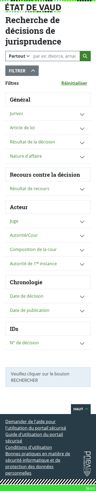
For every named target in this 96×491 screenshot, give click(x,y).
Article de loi (22, 128)
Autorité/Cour (24, 235)
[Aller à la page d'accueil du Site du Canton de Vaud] (33, 7)
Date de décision (26, 296)
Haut (82, 408)
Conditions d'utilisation (28, 447)
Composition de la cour (33, 249)
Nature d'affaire (26, 156)
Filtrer (24, 71)
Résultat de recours (29, 188)
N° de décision (24, 343)
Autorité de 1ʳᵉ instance (33, 264)
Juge (14, 221)
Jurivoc (16, 113)
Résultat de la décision (32, 142)
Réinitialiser (76, 83)
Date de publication (29, 310)
